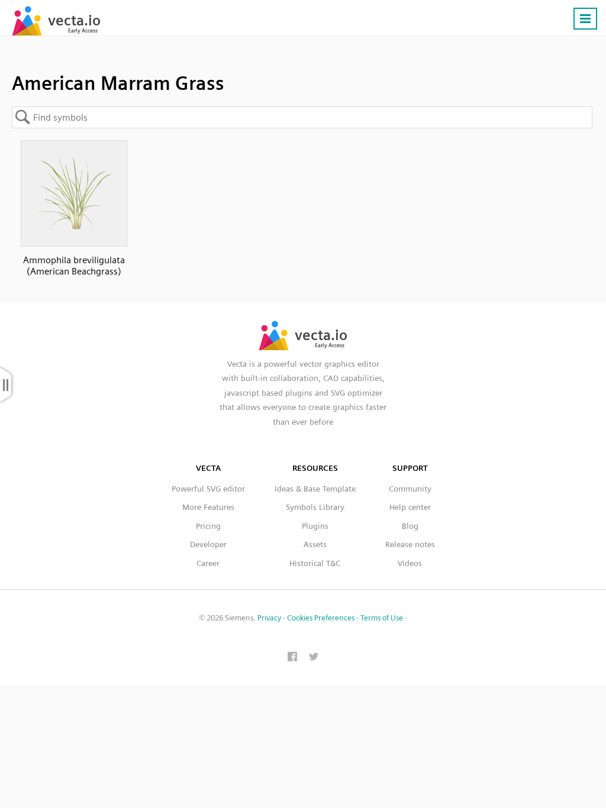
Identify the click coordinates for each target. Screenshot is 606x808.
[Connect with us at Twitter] (313, 658)
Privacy (269, 617)
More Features (208, 507)
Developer (208, 544)
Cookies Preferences (320, 617)
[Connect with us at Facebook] (292, 658)
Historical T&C (314, 563)
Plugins (315, 526)
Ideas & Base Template (315, 488)
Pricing (208, 526)
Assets (315, 544)
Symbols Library (315, 507)
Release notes (410, 544)
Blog (410, 526)
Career (208, 563)
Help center (410, 507)
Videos (410, 563)
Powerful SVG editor (208, 488)
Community (410, 488)
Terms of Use (381, 617)
